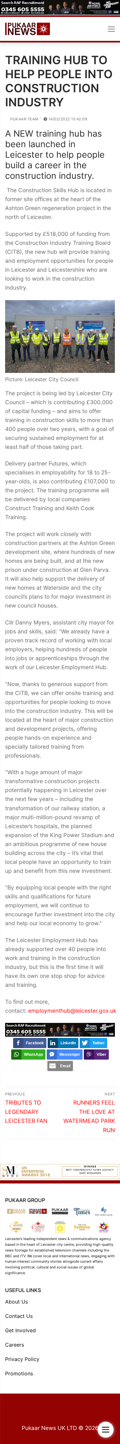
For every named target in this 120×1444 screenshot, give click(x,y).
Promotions (19, 1373)
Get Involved (20, 1330)
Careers (14, 1345)
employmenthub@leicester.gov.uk (72, 1010)
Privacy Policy (22, 1359)
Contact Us (19, 1316)
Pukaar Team (23, 119)
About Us (16, 1301)
